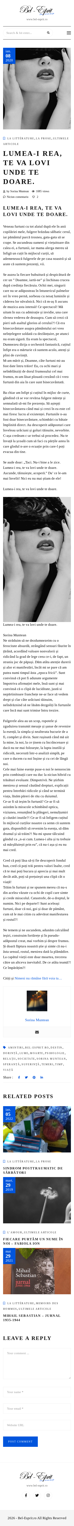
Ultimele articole (40, 1232)
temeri (47, 1064)
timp (59, 1064)
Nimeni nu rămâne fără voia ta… (38, 978)
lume (24, 1053)
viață (8, 1070)
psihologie (55, 1053)
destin (56, 1047)
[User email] (37, 1032)
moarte (36, 1053)
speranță (11, 1064)
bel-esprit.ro (37, 1047)
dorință (10, 1053)
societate (26, 1058)
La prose (43, 138)
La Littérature (20, 138)
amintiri (15, 1047)
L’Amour (14, 1232)
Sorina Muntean (51, 1058)
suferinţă (31, 1064)
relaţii (9, 1058)
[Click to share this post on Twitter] (26, 1077)
